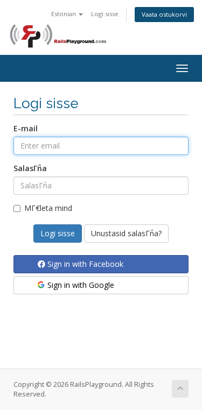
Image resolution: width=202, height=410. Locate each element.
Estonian (64, 14)
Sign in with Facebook (84, 264)
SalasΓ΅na (30, 168)
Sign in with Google (79, 285)
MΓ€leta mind (48, 208)
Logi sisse (105, 14)
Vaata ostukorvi (164, 14)
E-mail (25, 128)
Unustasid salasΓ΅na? (126, 233)
